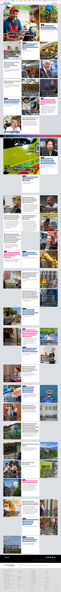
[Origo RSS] (54, 557)
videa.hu (46, 581)
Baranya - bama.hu (7, 573)
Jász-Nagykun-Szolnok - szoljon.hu (9, 583)
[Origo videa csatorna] (52, 557)
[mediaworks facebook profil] (53, 565)
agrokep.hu (19, 587)
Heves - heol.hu (6, 582)
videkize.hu (33, 583)
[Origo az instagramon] (50, 557)
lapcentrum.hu (47, 582)
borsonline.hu (33, 589)
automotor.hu (33, 573)
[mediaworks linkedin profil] (56, 565)
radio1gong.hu (47, 587)
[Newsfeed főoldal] (6, 557)
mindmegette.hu (33, 578)
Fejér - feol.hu (6, 578)
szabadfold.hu (20, 578)
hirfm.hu (46, 588)
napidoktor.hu (33, 577)
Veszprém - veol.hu (20, 571)
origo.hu (19, 581)
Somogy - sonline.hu (7, 586)
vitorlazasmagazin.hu (34, 582)
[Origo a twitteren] (48, 557)
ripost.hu (46, 570)
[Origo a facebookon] (47, 557)
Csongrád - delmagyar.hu (7, 576)
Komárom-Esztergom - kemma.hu (9, 584)
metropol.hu (47, 571)
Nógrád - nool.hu (6, 585)
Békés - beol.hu (6, 574)
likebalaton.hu (33, 576)
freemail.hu (47, 578)
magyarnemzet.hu (20, 577)
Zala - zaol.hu (20, 572)
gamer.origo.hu (33, 575)
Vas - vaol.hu (20, 570)
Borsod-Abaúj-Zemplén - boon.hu (9, 575)
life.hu (46, 572)
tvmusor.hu (33, 584)
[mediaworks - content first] (9, 565)
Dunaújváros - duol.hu (7, 577)
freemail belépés (54, 3)
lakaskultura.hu (33, 574)
